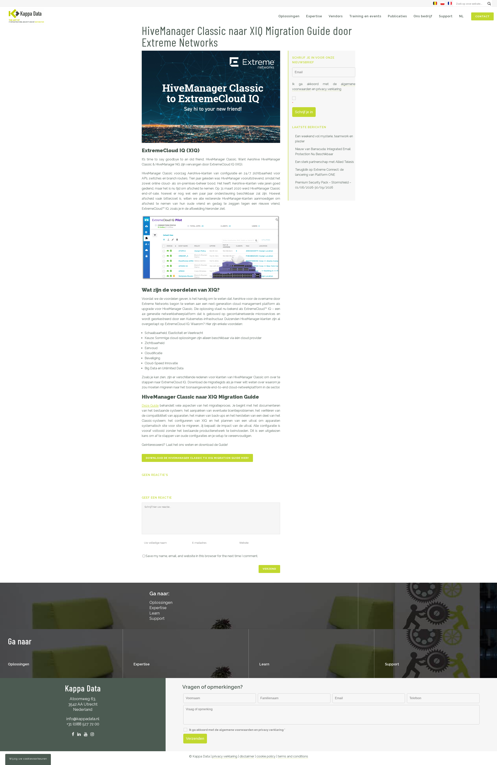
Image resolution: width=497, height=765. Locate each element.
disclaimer (247, 756)
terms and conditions (293, 756)
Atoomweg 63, (83, 698)
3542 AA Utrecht (82, 704)
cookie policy (265, 756)
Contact (482, 16)
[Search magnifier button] (489, 3)
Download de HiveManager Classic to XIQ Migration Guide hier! (197, 457)
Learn (154, 613)
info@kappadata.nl (82, 718)
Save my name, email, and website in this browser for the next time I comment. (202, 556)
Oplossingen (18, 664)
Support (156, 618)
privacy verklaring (328, 89)
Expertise (158, 607)
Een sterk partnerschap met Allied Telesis (324, 162)
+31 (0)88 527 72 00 (83, 724)
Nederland (82, 709)
